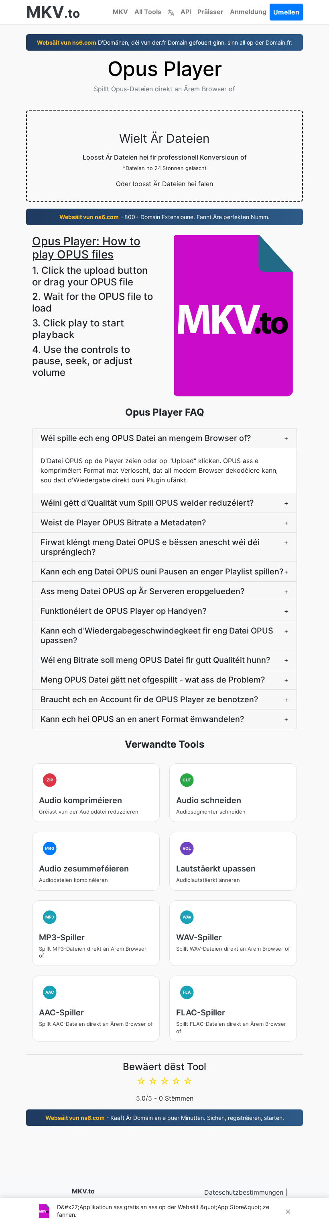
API (186, 12)
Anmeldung (248, 12)
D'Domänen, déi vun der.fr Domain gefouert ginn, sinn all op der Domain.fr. (164, 42)
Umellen (286, 12)
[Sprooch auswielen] (170, 12)
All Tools (147, 12)
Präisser (210, 12)
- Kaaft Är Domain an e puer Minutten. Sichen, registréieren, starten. (164, 1117)
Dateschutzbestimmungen (243, 1192)
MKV (120, 12)
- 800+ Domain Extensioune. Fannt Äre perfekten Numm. (164, 216)
